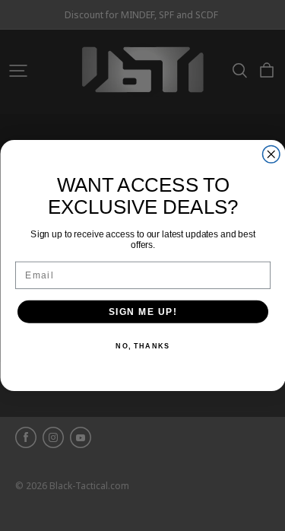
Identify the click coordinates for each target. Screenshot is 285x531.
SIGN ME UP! (142, 311)
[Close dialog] (271, 155)
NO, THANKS (142, 346)
